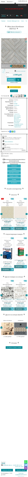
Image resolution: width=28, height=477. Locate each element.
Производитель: (9, 101)
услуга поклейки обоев (15, 87)
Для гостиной (17, 115)
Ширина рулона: (9, 107)
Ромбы (21, 124)
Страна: (12, 103)
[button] (1, 214)
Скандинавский (17, 125)
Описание (14, 166)
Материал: (11, 110)
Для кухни (16, 118)
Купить (11, 80)
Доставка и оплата (14, 172)
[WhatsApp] (12, 131)
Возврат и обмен (14, 176)
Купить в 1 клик (14, 82)
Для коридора (17, 117)
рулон (7, 76)
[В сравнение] (26, 41)
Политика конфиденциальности (21, 473)
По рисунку (10, 122)
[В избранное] (26, 38)
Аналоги (14, 169)
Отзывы (14, 179)
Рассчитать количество (20, 71)
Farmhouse (16, 105)
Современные (17, 126)
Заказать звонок (21, 470)
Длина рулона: (10, 108)
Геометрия (16, 122)
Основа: (11, 112)
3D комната (14, 91)
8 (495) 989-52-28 (22, 1)
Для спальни (17, 121)
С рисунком (16, 114)
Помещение (10, 115)
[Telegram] (14, 131)
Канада (15, 103)
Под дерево (16, 124)
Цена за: (7, 72)
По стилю (11, 125)
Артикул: (11, 100)
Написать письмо (6, 470)
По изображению (8, 114)
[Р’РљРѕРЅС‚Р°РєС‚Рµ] (10, 131)
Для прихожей (17, 120)
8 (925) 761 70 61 (19, 466)
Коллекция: (11, 105)
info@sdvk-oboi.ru (7, 465)
